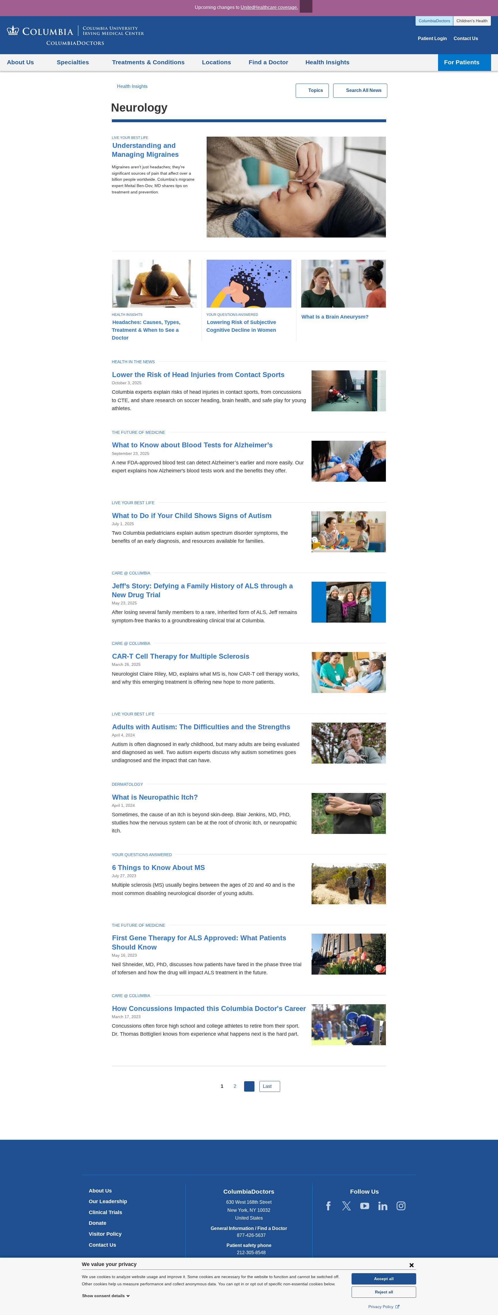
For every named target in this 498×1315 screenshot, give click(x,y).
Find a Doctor (268, 62)
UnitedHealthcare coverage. (269, 7)
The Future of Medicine (138, 432)
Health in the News (133, 361)
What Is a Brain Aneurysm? (335, 317)
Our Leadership (108, 1201)
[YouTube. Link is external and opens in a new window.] (364, 1206)
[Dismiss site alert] (306, 6)
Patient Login (432, 38)
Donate (97, 1223)
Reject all (384, 1292)
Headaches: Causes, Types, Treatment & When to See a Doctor (146, 330)
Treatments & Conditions (148, 62)
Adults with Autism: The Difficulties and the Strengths (201, 727)
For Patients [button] (462, 62)
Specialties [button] (73, 62)
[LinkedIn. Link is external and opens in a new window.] (383, 1206)
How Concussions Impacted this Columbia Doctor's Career (209, 1008)
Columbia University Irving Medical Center (222, 1157)
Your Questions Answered (232, 315)
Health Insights (327, 62)
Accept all (384, 1278)
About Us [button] (20, 62)
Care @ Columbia (131, 573)
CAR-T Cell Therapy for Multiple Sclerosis (180, 656)
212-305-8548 (251, 1252)
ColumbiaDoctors (434, 20)
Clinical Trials (105, 1212)
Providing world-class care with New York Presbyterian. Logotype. (287, 1158)
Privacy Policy (381, 1306)
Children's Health (472, 20)
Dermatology (127, 784)
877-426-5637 (251, 1235)
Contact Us (466, 38)
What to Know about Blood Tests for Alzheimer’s (192, 445)
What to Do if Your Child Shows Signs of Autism (192, 515)
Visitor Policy (105, 1234)
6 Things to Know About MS (158, 867)
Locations (216, 62)
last (267, 1086)
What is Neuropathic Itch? (155, 797)
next (249, 1086)
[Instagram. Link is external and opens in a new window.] (401, 1206)
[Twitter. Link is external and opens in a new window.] (346, 1206)
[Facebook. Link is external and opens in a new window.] (328, 1206)
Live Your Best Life (130, 138)
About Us (100, 1191)
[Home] (75, 35)
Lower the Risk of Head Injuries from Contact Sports (198, 374)
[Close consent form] (411, 1264)
